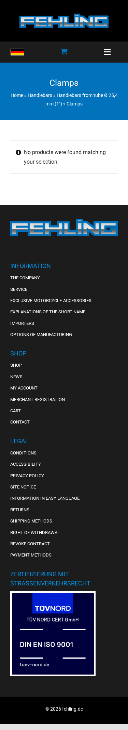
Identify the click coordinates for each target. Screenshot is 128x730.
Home (17, 95)
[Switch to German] (17, 52)
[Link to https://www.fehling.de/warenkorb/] (63, 51)
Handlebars (40, 95)
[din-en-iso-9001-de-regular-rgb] (53, 595)
